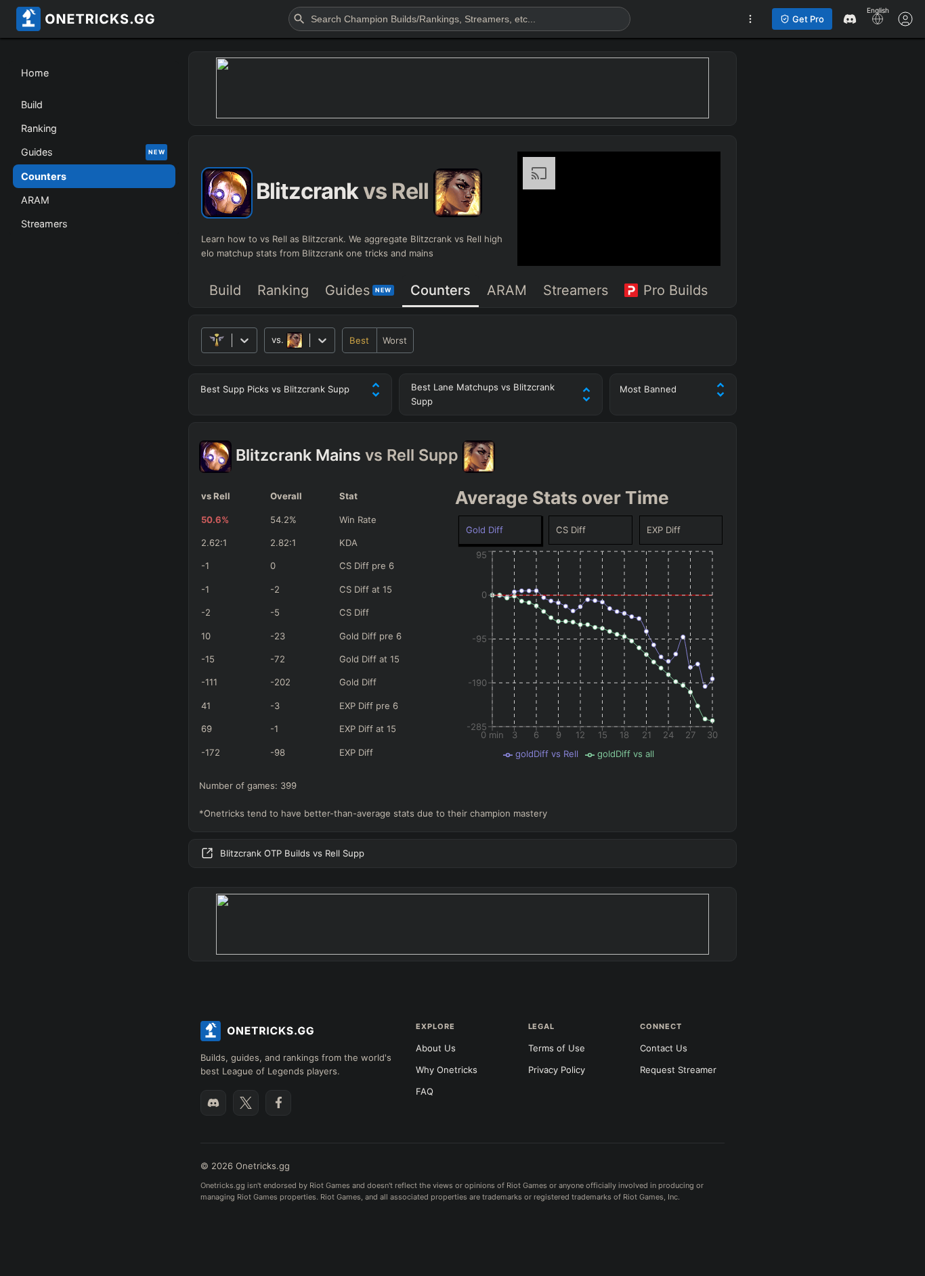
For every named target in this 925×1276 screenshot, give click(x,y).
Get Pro (808, 19)
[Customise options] (905, 18)
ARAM (507, 290)
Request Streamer (678, 1069)
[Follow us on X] (246, 1103)
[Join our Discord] (213, 1103)
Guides (358, 290)
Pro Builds (675, 290)
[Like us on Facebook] (278, 1103)
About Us (436, 1048)
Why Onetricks (446, 1069)
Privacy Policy (556, 1069)
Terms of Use (556, 1048)
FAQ (424, 1091)
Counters (440, 290)
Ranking (283, 290)
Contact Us (663, 1048)
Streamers (575, 290)
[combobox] (273, 340)
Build (225, 290)
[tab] (225, 291)
